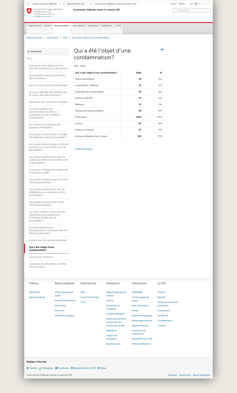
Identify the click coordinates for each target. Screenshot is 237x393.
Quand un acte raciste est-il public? (48, 101)
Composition (164, 310)
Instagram (47, 368)
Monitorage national (142, 320)
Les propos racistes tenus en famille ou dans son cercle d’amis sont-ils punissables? (48, 147)
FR (196, 4)
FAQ (65, 37)
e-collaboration (165, 320)
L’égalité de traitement (111, 337)
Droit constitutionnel (65, 300)
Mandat (161, 297)
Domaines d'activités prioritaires (168, 304)
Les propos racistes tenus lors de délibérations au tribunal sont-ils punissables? (47, 192)
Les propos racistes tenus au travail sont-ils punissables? (48, 181)
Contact (173, 4)
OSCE (83, 302)
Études (135, 310)
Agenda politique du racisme (116, 294)
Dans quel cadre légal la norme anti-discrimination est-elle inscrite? (49, 67)
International (79, 25)
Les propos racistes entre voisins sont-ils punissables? (46, 203)
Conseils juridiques (115, 313)
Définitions (34, 292)
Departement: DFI (75, 3)
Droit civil (59, 310)
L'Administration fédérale (44, 3)
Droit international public (64, 294)
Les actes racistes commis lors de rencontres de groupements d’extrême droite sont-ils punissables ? (47, 216)
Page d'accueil (34, 25)
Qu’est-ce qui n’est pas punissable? (48, 85)
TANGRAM (137, 292)
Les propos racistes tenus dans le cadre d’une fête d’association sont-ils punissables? (49, 159)
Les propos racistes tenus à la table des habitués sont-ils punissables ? (48, 136)
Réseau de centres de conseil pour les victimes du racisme (116, 322)
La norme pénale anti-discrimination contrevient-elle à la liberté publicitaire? (48, 230)
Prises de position (140, 305)
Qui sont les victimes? (41, 256)
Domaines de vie (37, 297)
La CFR (118, 25)
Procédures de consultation (138, 332)
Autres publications (141, 343)
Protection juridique (64, 315)
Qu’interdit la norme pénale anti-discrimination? (47, 77)
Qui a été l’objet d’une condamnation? (91, 37)
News (103, 368)
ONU (82, 292)
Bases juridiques (61, 25)
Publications (106, 25)
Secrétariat (163, 315)
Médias (182, 4)
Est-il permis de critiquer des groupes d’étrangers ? (44, 126)
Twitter (33, 368)
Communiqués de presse (140, 299)
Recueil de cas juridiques (113, 307)
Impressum (185, 375)
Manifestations (113, 344)
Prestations (93, 25)
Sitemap (172, 375)
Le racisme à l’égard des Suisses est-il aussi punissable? (48, 171)
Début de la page (84, 149)
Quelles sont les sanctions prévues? (48, 240)
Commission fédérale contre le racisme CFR (115, 3)
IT (200, 4)
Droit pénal (52, 37)
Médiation (111, 330)
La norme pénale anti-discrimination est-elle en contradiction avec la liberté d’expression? (44, 113)
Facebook (63, 368)
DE (191, 4)
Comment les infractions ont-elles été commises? (47, 265)
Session (109, 300)
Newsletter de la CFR (142, 338)
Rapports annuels (140, 325)
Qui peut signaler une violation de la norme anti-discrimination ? (48, 94)
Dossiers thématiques (142, 315)
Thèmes (47, 25)
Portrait (161, 292)
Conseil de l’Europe (89, 297)
